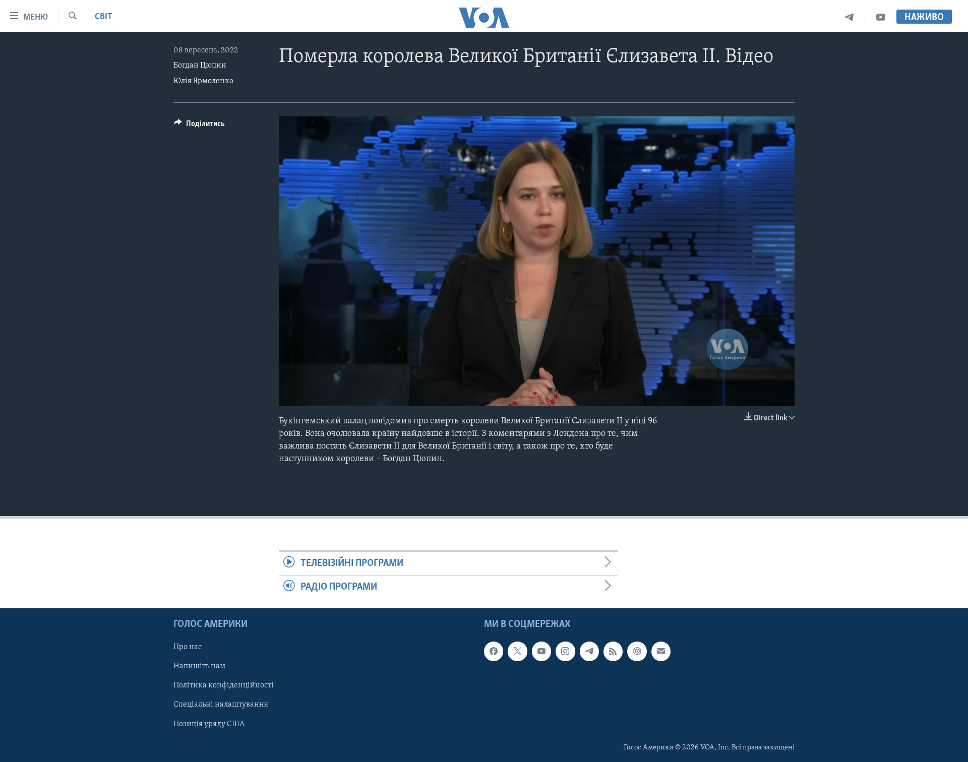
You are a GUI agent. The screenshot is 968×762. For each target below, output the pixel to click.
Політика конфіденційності (223, 686)
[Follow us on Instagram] (565, 651)
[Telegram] (849, 17)
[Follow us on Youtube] (541, 651)
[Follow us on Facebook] (493, 651)
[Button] (199, 126)
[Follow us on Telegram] (589, 651)
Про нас (187, 648)
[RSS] (613, 651)
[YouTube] (880, 17)
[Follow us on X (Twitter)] (517, 651)
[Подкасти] (636, 651)
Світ (103, 17)
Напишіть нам (199, 667)
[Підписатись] (661, 651)
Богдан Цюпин (199, 65)
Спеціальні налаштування (220, 705)
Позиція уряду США (209, 724)
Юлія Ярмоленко (203, 81)
